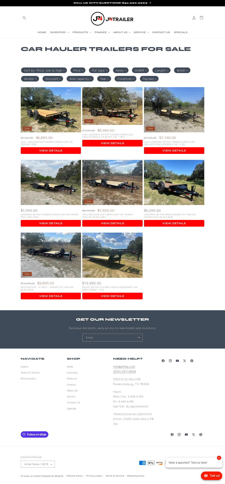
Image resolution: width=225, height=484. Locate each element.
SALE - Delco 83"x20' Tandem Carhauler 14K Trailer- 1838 (47, 143)
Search (24, 366)
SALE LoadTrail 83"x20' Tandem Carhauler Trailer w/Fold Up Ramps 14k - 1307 (107, 135)
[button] (24, 17)
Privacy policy (94, 476)
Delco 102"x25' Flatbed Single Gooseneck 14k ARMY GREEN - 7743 (110, 288)
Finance (71, 384)
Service (71, 396)
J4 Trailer (35, 476)
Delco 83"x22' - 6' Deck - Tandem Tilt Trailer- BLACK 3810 (47, 288)
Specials (71, 408)
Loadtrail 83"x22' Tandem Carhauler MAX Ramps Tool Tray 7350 (50, 215)
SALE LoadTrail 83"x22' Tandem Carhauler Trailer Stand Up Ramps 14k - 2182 (169, 143)
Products (72, 378)
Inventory (72, 372)
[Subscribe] (138, 338)
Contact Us (74, 402)
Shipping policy (135, 476)
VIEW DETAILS (51, 150)
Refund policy (28, 378)
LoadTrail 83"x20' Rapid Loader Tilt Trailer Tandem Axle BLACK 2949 (170, 215)
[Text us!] (211, 476)
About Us (72, 390)
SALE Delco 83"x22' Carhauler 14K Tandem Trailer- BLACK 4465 (107, 215)
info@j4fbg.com (124, 366)
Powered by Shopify (52, 476)
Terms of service (114, 476)
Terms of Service (30, 372)
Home (70, 366)
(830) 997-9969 (124, 371)
